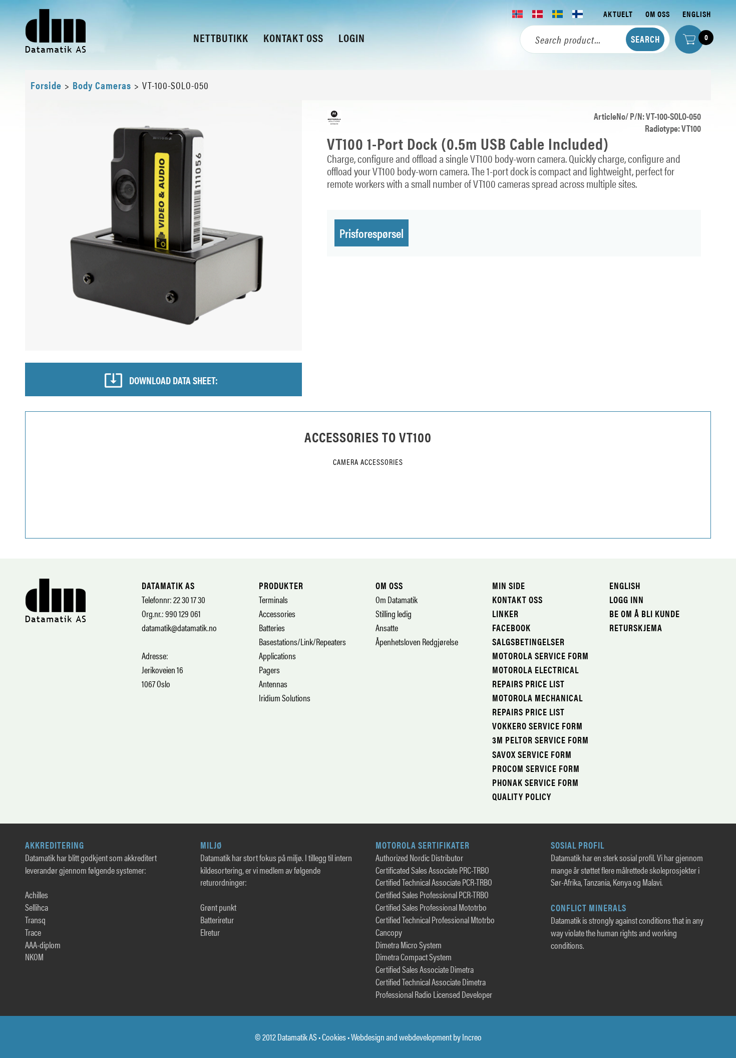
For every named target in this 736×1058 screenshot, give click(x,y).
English (696, 14)
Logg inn (626, 599)
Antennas (273, 683)
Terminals (273, 599)
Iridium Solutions (284, 697)
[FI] (577, 14)
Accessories (277, 613)
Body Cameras (102, 85)
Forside (46, 85)
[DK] (537, 14)
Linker (505, 613)
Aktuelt (618, 14)
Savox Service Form (532, 754)
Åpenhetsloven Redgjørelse (417, 641)
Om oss (657, 14)
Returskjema (635, 627)
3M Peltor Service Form (540, 739)
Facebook (511, 627)
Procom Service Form (536, 768)
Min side (508, 585)
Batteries (272, 627)
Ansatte (387, 627)
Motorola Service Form (540, 655)
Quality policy (521, 796)
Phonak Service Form (535, 782)
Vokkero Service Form (537, 725)
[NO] (517, 14)
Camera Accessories (368, 461)
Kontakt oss (517, 599)
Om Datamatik (397, 599)
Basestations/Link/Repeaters (302, 641)
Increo (472, 1036)
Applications (277, 655)
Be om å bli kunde (644, 613)
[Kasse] (689, 39)
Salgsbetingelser (528, 641)
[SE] (557, 14)
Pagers (269, 669)
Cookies (334, 1036)
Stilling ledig (394, 613)
